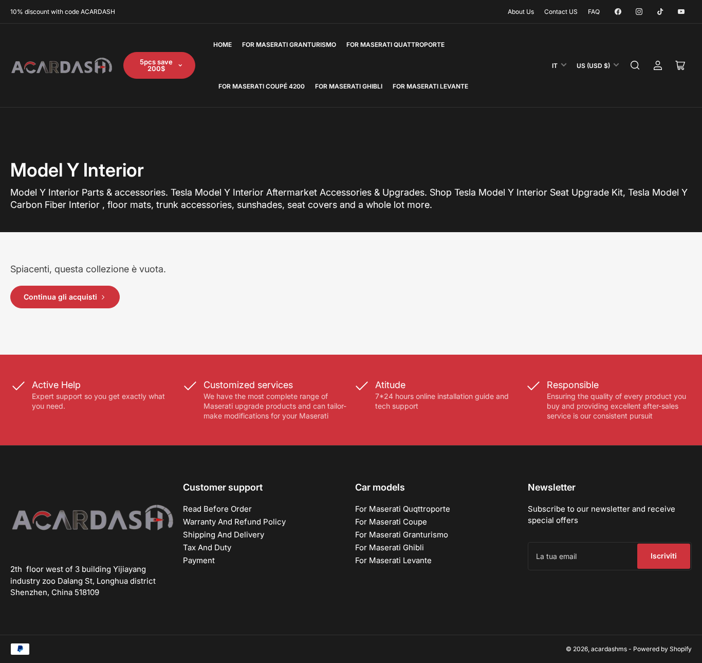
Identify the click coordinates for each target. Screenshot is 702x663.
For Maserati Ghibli (348, 86)
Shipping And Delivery (223, 534)
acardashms (609, 649)
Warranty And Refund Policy (234, 522)
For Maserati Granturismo (289, 44)
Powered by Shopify (662, 649)
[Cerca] (635, 65)
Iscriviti (664, 555)
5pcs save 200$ (156, 65)
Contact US (561, 11)
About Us (521, 11)
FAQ (594, 11)
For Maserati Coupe (391, 522)
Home (222, 44)
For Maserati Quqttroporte (402, 509)
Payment (199, 560)
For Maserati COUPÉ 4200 (261, 86)
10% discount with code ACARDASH (62, 11)
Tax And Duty (207, 547)
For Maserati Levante (430, 86)
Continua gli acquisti (60, 296)
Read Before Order (217, 509)
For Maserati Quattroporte (395, 44)
